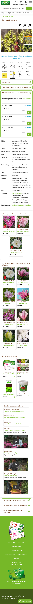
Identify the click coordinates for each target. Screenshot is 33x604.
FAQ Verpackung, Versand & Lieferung (15, 500)
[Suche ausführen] (29, 8)
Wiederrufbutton (16, 550)
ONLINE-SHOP (24, 595)
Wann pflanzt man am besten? (12, 424)
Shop (2, 13)
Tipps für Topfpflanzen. (10, 475)
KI (16, 598)
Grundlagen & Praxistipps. (11, 453)
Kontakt (16, 558)
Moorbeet (26, 13)
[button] (15, 2)
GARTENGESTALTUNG (11, 596)
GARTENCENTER (13, 595)
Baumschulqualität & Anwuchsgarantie (15, 87)
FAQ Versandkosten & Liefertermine (15, 505)
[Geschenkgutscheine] (16, 530)
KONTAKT (12, 598)
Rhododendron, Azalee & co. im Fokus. (14, 430)
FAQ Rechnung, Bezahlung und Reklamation (13, 511)
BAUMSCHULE (4, 595)
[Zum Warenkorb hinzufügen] (29, 112)
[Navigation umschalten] (30, 2)
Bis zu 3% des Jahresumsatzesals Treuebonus (16, 583)
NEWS (2, 596)
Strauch (18, 13)
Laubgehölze (10, 13)
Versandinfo (6, 82)
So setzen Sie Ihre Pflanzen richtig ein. (14, 417)
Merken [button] (28, 105)
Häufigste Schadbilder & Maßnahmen (14, 411)
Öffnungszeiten (16, 546)
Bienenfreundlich (17, 193)
